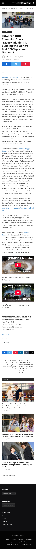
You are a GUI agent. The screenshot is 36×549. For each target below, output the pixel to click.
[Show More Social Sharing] (32, 64)
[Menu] (3, 3)
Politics (16, 542)
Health (29, 542)
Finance (14, 539)
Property (9, 542)
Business (20, 539)
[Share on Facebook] (6, 64)
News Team (10, 57)
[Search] (33, 3)
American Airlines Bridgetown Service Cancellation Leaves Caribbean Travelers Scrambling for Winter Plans (16, 406)
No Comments (7, 59)
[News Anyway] (19, 3)
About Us (4, 519)
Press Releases (7, 31)
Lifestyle (23, 542)
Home (3, 516)
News (7, 539)
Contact (4, 522)
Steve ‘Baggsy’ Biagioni (10, 77)
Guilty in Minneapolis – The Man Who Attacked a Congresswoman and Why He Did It (17, 465)
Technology (28, 539)
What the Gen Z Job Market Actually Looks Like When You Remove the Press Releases (17, 435)
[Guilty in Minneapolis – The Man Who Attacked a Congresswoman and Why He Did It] (18, 451)
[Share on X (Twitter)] (16, 64)
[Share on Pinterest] (25, 64)
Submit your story (7, 524)
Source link (6, 334)
